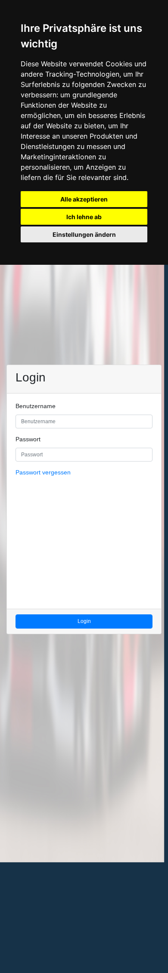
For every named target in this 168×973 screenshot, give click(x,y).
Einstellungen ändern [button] (84, 234)
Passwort (28, 439)
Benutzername (36, 406)
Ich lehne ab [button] (84, 216)
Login (84, 621)
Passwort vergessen (43, 472)
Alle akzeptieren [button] (84, 199)
